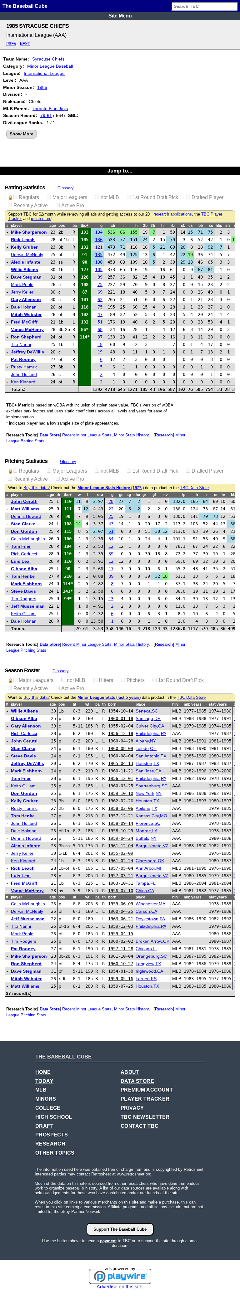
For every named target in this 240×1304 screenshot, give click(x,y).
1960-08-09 (120, 748)
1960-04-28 (120, 740)
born (112, 704)
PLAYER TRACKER (145, 1099)
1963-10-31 (120, 883)
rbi (173, 225)
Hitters (106, 680)
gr (144, 495)
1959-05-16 (120, 978)
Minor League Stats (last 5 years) (109, 697)
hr (163, 225)
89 (100, 277)
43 (110, 523)
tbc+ (84, 225)
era (100, 495)
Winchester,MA (150, 903)
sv (165, 495)
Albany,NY (146, 740)
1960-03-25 (120, 785)
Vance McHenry (27, 329)
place (140, 704)
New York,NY (149, 793)
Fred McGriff (24, 321)
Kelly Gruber (24, 247)
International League (44, 73)
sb (183, 225)
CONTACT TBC (139, 1126)
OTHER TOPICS (55, 1153)
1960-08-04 (120, 755)
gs (121, 495)
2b (145, 225)
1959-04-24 (120, 838)
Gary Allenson (26, 299)
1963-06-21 (120, 918)
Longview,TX (148, 963)
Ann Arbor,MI (148, 868)
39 (110, 553)
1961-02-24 (120, 860)
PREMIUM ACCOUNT (147, 1089)
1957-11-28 (120, 948)
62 (100, 299)
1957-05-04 (120, 868)
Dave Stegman (26, 277)
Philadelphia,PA (151, 733)
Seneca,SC (147, 710)
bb (200, 225)
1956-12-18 (120, 733)
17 (110, 568)
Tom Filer (21, 546)
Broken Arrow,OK (152, 941)
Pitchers (136, 680)
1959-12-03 (120, 926)
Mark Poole (22, 284)
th (58, 495)
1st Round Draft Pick (155, 197)
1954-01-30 (120, 971)
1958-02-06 (120, 808)
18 (100, 344)
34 (110, 538)
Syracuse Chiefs (48, 58)
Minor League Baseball (50, 66)
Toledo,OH (146, 748)
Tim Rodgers (23, 598)
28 (110, 501)
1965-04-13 (120, 763)
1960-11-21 (120, 770)
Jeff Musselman (28, 606)
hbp (219, 225)
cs (190, 225)
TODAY (44, 1081)
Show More (21, 133)
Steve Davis (23, 591)
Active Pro (72, 205)
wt (87, 704)
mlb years (193, 704)
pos (61, 225)
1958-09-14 (120, 823)
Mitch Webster (26, 314)
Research (164, 435)
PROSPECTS (51, 1134)
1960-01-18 (120, 718)
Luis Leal (21, 561)
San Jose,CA (148, 770)
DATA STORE (137, 1081)
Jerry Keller (22, 292)
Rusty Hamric (24, 366)
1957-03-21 (120, 875)
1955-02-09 (120, 853)
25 (110, 516)
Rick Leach (23, 239)
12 (110, 546)
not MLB (110, 197)
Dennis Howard (26, 516)
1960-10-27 (120, 963)
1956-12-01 (120, 778)
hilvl (175, 704)
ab (113, 225)
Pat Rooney (23, 359)
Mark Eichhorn (26, 583)
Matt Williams (25, 508)
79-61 (46, 115)
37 (100, 336)
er (216, 495)
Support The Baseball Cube (120, 1229)
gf (154, 495)
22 (110, 508)
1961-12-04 (120, 845)
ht (74, 704)
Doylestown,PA (150, 918)
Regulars (29, 197)
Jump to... (120, 170)
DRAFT (44, 1126)
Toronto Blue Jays (50, 108)
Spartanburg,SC (152, 785)
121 (98, 247)
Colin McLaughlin (28, 538)
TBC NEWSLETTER (145, 1117)
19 (100, 351)
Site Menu (120, 15)
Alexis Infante (25, 262)
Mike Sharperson (29, 232)
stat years (218, 704)
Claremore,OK (150, 860)
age (52, 225)
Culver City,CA (150, 725)
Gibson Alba (24, 568)
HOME (43, 1072)
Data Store (50, 435)
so (211, 225)
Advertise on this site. (120, 1286)
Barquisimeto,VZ (152, 845)
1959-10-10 (120, 793)
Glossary (66, 188)
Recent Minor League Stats (87, 435)
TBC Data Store (194, 488)
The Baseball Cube (25, 6)
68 (100, 329)
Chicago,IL (146, 948)
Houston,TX (147, 763)
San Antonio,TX (151, 755)
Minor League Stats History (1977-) (111, 488)
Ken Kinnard (23, 381)
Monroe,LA (147, 830)
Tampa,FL (146, 883)
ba (74, 225)
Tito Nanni (21, 344)
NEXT (25, 43)
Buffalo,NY (146, 838)
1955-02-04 (120, 725)
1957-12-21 (120, 815)
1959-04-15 (120, 933)
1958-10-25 (120, 830)
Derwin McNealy (27, 254)
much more (41, 219)
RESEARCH (50, 1143)
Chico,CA (145, 890)
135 (98, 254)
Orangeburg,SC (151, 956)
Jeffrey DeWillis (27, 351)
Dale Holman (24, 306)
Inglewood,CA (149, 971)
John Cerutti (24, 501)
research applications (172, 214)
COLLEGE (48, 1108)
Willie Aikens (24, 269)
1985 (42, 87)
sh (227, 225)
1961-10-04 (120, 956)
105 (98, 269)
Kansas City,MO (151, 815)
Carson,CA (146, 911)
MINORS (45, 1099)
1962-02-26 (120, 800)
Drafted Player (207, 197)
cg (129, 495)
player (16, 225)
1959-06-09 (120, 903)
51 (100, 321)
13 (110, 598)
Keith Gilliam (23, 613)
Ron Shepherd (26, 336)
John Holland (24, 374)
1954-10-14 (120, 710)
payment (108, 1240)
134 (98, 232)
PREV (11, 43)
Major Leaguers (69, 197)
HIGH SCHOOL (53, 1117)
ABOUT (130, 1072)
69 (100, 292)
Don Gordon (24, 531)
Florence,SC (148, 823)
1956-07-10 (120, 890)
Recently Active (30, 205)
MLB (41, 1089)
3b (153, 225)
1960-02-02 (120, 941)
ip (183, 495)
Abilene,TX (146, 808)
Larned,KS (146, 978)
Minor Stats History (131, 435)
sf (235, 225)
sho (136, 495)
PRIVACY (132, 1108)
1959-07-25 (120, 986)
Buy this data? (36, 488)
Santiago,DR (148, 718)
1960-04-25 (120, 911)
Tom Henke (23, 576)
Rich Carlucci (24, 553)
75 (100, 284)
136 (98, 239)
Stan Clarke (23, 523)
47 (100, 314)
